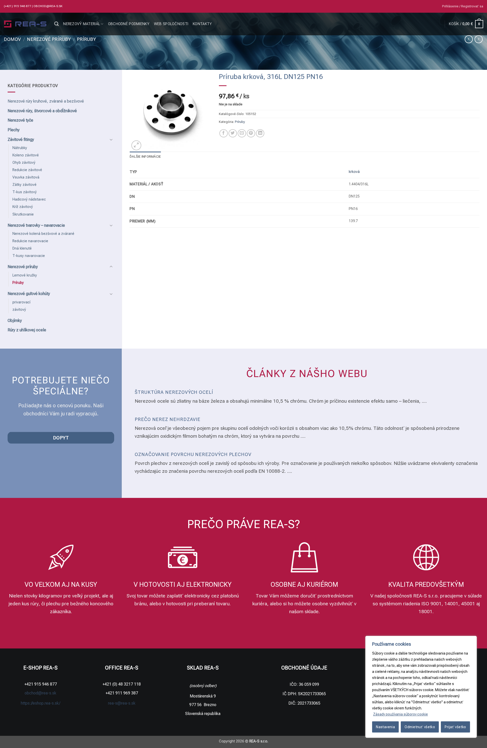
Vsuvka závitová (25, 177)
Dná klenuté (22, 248)
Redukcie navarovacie (30, 241)
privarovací (21, 302)
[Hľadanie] (56, 24)
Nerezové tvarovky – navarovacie (36, 225)
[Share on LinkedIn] (260, 133)
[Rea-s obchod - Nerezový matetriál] (25, 24)
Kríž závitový (22, 207)
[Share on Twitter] (233, 133)
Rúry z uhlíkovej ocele (27, 330)
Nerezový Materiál (81, 24)
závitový (19, 309)
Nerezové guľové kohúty (29, 293)
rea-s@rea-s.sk (121, 703)
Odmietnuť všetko (420, 727)
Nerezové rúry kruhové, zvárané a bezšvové (46, 101)
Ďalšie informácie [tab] (145, 156)
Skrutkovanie (23, 214)
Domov (12, 39)
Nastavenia (385, 727)
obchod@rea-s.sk (47, 6)
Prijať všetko (455, 727)
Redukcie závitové (27, 170)
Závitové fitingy (21, 139)
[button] (462, 6)
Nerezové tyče (20, 120)
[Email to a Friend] (242, 133)
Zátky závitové (24, 185)
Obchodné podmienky (128, 24)
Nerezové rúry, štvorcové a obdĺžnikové (42, 110)
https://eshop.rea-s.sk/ (40, 703)
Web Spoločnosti (171, 24)
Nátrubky (19, 148)
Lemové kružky (24, 275)
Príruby (86, 39)
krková (354, 172)
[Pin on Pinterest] (251, 133)
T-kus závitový (24, 192)
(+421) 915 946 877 (18, 6)
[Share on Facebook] (223, 133)
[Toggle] (111, 139)
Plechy (14, 129)
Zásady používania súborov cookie (400, 714)
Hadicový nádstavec (29, 199)
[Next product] (469, 39)
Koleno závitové (25, 155)
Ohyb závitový (24, 162)
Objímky (15, 320)
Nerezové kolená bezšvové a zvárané (43, 234)
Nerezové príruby (49, 39)
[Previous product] (478, 39)
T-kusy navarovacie (28, 256)
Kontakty (202, 24)
